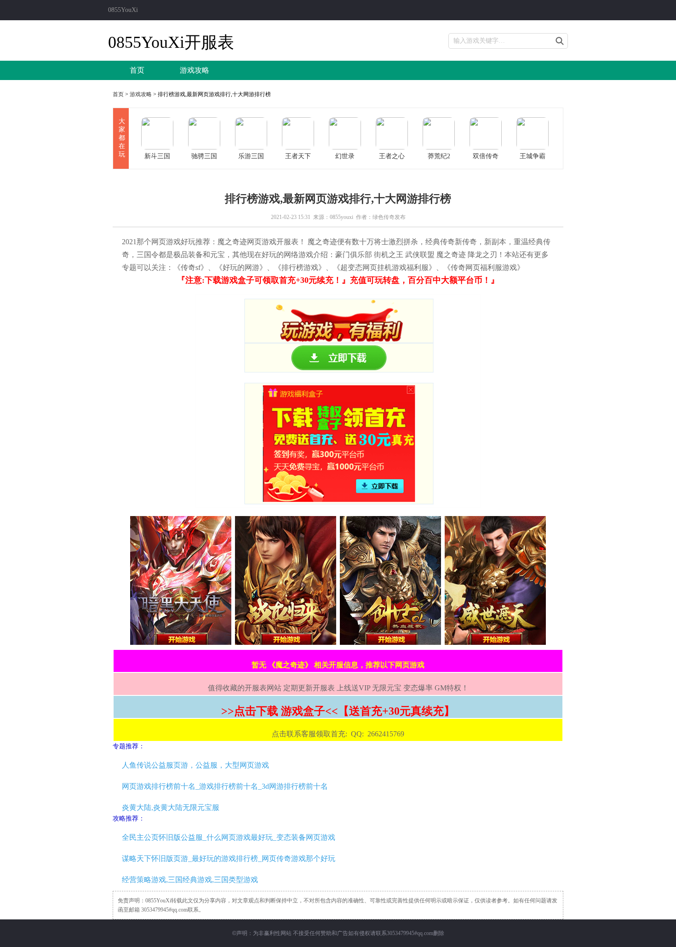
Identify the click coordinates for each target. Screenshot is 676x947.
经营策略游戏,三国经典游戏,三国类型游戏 (190, 880)
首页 (137, 70)
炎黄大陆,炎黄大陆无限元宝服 (170, 807)
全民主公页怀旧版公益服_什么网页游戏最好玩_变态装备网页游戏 (228, 837)
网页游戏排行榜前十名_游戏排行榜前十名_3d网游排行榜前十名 (225, 786)
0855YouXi (123, 9)
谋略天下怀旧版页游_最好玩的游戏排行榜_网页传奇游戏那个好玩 (228, 858)
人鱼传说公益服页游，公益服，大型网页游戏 (195, 765)
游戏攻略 (194, 70)
